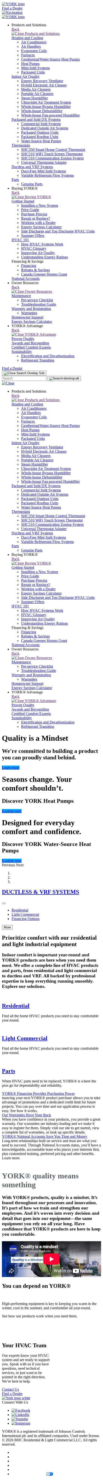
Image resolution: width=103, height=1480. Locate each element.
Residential (19, 910)
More (7, 927)
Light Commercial (25, 914)
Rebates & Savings (35, 270)
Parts (8, 1071)
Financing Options (25, 919)
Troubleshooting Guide (38, 304)
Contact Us (10, 1389)
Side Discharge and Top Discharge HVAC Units (58, 231)
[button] (9, 865)
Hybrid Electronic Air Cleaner (44, 85)
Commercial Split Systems (41, 124)
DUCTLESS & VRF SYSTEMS (40, 892)
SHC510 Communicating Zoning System (52, 158)
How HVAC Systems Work (42, 244)
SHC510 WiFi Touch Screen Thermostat (52, 154)
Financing (28, 266)
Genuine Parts (31, 184)
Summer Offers (32, 236)
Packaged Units (33, 72)
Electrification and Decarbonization (47, 356)
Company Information (28, 1461)
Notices (17, 1465)
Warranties (29, 313)
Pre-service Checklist (37, 300)
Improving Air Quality (38, 253)
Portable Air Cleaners (37, 94)
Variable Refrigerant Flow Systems (47, 175)
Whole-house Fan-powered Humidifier (50, 115)
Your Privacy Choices (28, 1474)
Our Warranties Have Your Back (26, 1115)
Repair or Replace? (35, 218)
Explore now (12, 811)
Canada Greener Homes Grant (44, 274)
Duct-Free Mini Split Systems (43, 171)
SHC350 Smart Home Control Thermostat (53, 150)
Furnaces (28, 55)
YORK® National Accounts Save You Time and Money (44, 1136)
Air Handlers (31, 46)
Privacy (17, 1452)
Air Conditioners (33, 42)
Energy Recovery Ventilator (42, 81)
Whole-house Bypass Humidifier (46, 107)
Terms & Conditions (26, 1457)
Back (15, 29)
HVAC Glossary (33, 248)
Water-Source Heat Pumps (41, 141)
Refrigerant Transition (37, 360)
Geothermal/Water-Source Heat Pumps (50, 59)
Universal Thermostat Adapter (44, 162)
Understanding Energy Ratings (44, 257)
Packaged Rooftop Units (39, 137)
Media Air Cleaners (36, 89)
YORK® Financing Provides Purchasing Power (38, 1093)
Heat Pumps (30, 64)
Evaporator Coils (34, 51)
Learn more (10, 768)
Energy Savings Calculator (41, 227)
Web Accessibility (25, 1470)
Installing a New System (39, 205)
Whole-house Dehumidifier (41, 111)
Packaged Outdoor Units (39, 132)
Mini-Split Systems (35, 68)
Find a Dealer (12, 8)
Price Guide (30, 210)
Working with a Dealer (38, 223)
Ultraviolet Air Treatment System (46, 102)
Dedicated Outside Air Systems (44, 128)
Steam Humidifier (34, 98)
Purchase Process (34, 214)
